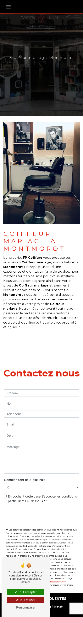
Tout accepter (26, 592)
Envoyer (44, 516)
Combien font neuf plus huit (24, 480)
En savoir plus (56, 341)
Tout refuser (27, 600)
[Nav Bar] (8, 7)
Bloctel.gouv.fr (58, 581)
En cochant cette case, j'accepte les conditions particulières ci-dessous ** (42, 498)
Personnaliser (25, 607)
